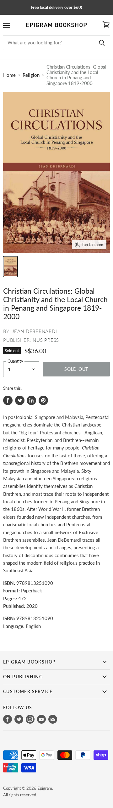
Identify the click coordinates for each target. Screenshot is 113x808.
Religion (31, 75)
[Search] (102, 43)
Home (9, 75)
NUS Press (46, 340)
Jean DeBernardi (34, 331)
